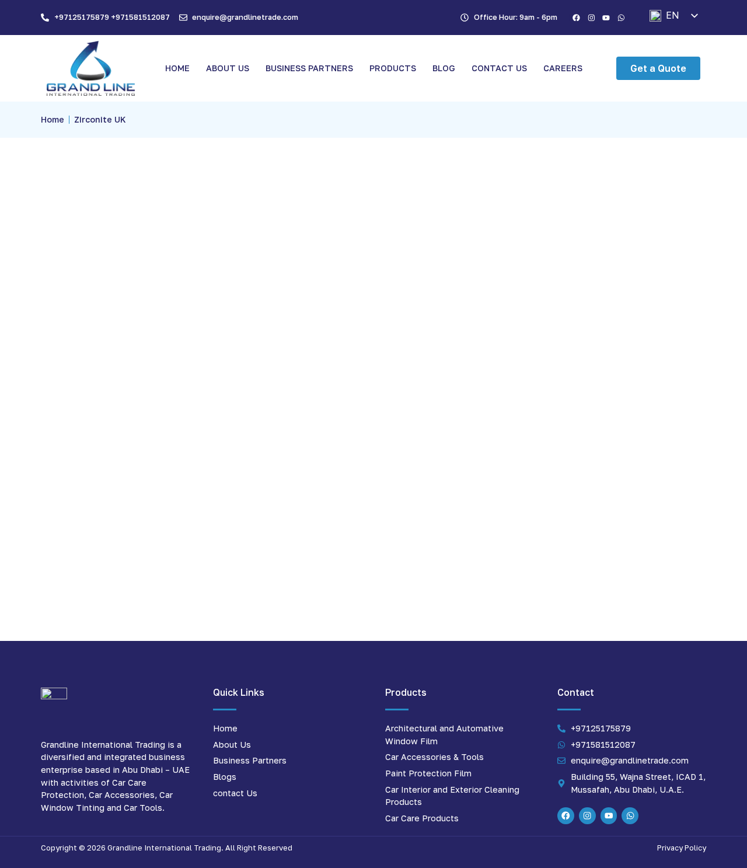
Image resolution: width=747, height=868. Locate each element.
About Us (227, 68)
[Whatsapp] (621, 17)
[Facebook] (576, 17)
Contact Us (499, 68)
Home (177, 68)
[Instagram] (591, 17)
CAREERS (562, 68)
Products (392, 68)
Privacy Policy (681, 847)
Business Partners (309, 68)
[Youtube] (606, 17)
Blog (443, 68)
